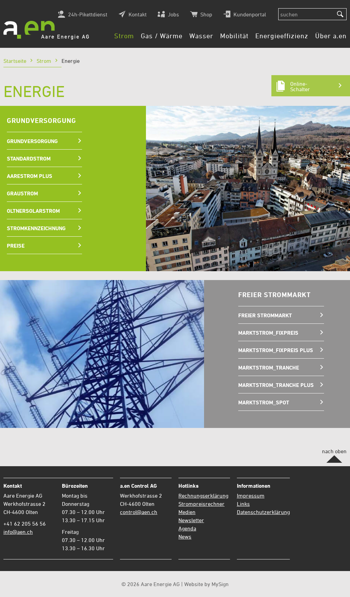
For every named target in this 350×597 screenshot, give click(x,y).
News (184, 536)
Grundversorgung (32, 141)
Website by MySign (206, 584)
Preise (16, 245)
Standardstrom (29, 158)
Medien (187, 512)
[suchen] (340, 14)
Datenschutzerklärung (263, 512)
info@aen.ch (18, 532)
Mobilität (234, 36)
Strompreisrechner (201, 504)
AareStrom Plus (29, 176)
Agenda (187, 528)
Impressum (251, 495)
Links (243, 504)
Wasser (201, 36)
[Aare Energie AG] (46, 30)
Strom (124, 36)
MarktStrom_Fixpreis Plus (275, 350)
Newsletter (191, 520)
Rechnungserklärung (203, 495)
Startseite (14, 61)
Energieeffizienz (281, 36)
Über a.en (331, 36)
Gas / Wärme (162, 36)
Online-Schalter (300, 86)
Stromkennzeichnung (36, 228)
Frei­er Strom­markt (265, 315)
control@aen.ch (138, 512)
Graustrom (22, 193)
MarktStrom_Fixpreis (268, 332)
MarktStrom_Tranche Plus (276, 385)
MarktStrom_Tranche (268, 367)
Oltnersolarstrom (33, 210)
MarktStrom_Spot (263, 402)
